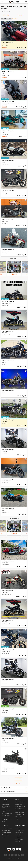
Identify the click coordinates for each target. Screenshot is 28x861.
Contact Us (18, 837)
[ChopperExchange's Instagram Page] (15, 855)
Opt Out (17, 834)
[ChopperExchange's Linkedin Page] (12, 855)
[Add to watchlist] (25, 22)
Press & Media (19, 839)
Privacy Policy (19, 832)
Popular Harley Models (6, 816)
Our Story (17, 828)
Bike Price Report (20, 806)
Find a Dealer (5, 834)
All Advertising (6, 830)
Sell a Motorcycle (19, 802)
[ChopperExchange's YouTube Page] (22, 855)
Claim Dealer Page (7, 828)
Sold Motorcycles (19, 814)
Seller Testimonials (20, 812)
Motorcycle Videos (7, 813)
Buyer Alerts (5, 802)
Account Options (6, 832)
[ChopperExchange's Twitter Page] (19, 855)
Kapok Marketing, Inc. (17, 858)
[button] (5, 18)
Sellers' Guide (18, 804)
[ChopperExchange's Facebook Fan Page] (5, 855)
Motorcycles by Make (6, 810)
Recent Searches (6, 819)
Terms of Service (19, 830)
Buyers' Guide (5, 804)
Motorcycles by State (6, 807)
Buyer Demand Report (19, 809)
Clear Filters (15, 18)
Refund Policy (19, 816)
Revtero (17, 841)
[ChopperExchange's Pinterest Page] (9, 855)
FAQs (3, 821)
